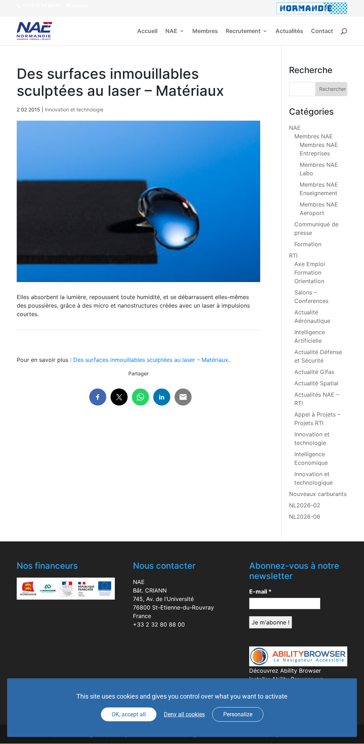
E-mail (260, 591)
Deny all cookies (184, 714)
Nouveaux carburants (318, 493)
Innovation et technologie (74, 109)
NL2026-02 (304, 505)
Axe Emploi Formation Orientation (309, 272)
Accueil (147, 31)
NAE (171, 31)
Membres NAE (313, 136)
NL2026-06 (304, 516)
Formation (307, 244)
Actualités (289, 31)
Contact (322, 31)
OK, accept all (129, 714)
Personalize (237, 714)
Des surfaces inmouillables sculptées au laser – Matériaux (150, 359)
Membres (205, 31)
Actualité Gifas (314, 371)
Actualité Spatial (316, 383)
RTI (293, 255)
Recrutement (243, 31)
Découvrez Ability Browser (285, 670)
